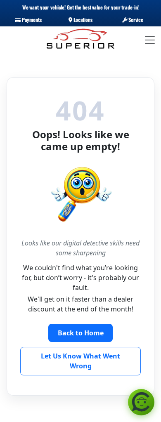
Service (135, 20)
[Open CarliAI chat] (141, 402)
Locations (82, 20)
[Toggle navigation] (150, 40)
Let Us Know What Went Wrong (80, 360)
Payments (31, 20)
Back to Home (81, 332)
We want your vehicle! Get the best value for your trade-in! (80, 7)
